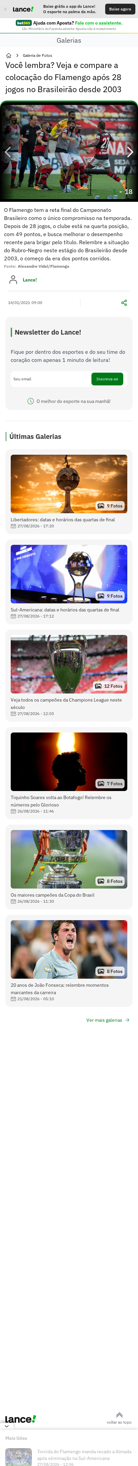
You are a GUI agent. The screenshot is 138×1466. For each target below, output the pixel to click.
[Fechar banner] (5, 9)
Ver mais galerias (104, 1020)
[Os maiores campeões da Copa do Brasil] (69, 867)
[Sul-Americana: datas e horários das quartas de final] (69, 581)
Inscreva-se (107, 378)
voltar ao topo (119, 1422)
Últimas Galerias (35, 436)
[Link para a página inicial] (8, 55)
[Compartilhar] (124, 303)
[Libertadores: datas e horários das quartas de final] (69, 491)
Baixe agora (120, 8)
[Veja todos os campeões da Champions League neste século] (69, 676)
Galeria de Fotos (37, 55)
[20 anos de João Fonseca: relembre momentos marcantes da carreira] (69, 961)
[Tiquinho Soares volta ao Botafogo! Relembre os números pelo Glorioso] (69, 773)
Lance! (30, 280)
